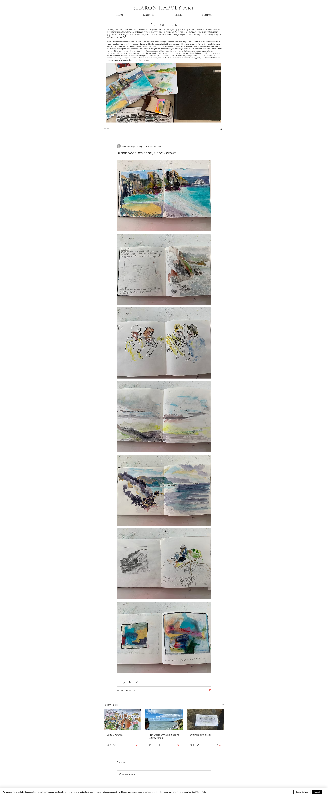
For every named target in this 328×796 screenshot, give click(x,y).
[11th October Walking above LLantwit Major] (164, 719)
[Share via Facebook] (118, 682)
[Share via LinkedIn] (130, 682)
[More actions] (209, 146)
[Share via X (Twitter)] (124, 682)
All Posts (107, 129)
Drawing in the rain (200, 734)
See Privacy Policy (199, 792)
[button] (148, 15)
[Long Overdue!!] (122, 719)
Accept (317, 792)
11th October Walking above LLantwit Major (163, 736)
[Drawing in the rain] (205, 719)
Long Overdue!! (115, 734)
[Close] (324, 792)
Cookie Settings (302, 792)
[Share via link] (136, 682)
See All (221, 704)
